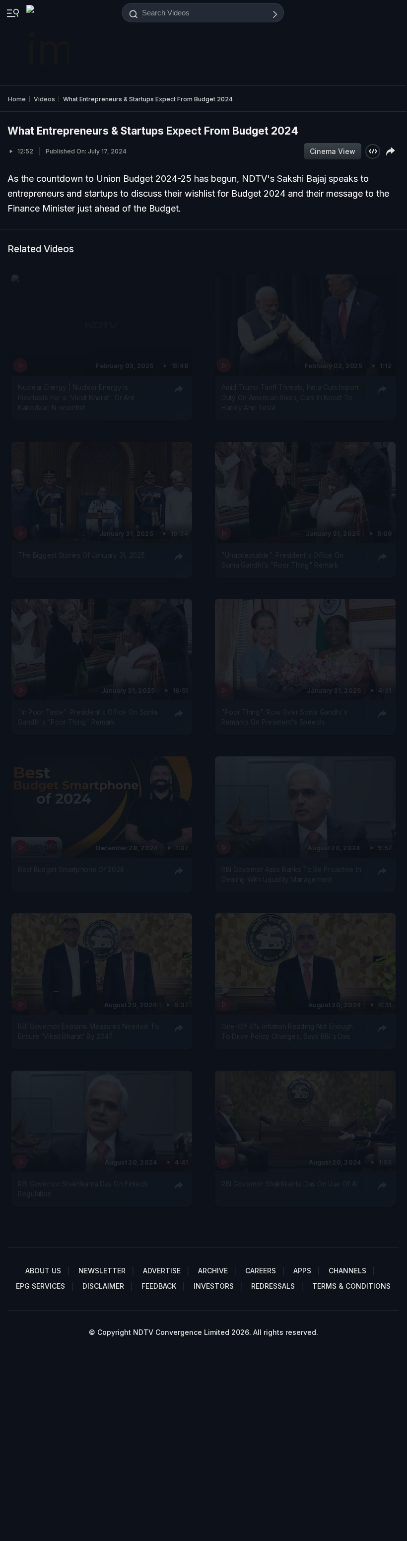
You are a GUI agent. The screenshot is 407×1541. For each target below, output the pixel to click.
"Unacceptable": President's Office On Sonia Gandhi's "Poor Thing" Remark (282, 560)
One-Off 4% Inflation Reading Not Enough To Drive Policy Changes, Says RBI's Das (287, 1031)
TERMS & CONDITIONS (351, 1286)
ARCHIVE (213, 1270)
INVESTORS (214, 1286)
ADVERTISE (162, 1270)
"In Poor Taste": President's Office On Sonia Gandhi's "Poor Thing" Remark (87, 717)
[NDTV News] (48, 42)
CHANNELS (347, 1270)
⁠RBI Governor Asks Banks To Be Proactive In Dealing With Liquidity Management (291, 874)
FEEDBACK (158, 1286)
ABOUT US (43, 1270)
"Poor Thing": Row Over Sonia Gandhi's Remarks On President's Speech (284, 717)
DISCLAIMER (103, 1286)
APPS (302, 1270)
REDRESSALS (273, 1286)
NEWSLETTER (102, 1270)
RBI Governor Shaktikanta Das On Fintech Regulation (82, 1189)
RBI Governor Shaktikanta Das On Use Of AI (289, 1184)
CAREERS (260, 1270)
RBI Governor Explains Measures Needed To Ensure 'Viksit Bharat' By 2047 (88, 1031)
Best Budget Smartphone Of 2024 (71, 870)
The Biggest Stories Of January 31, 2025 (81, 555)
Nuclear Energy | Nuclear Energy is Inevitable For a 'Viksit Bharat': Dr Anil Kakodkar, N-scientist (76, 398)
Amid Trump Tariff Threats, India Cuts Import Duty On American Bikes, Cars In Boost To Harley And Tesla (289, 398)
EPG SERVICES (40, 1286)
